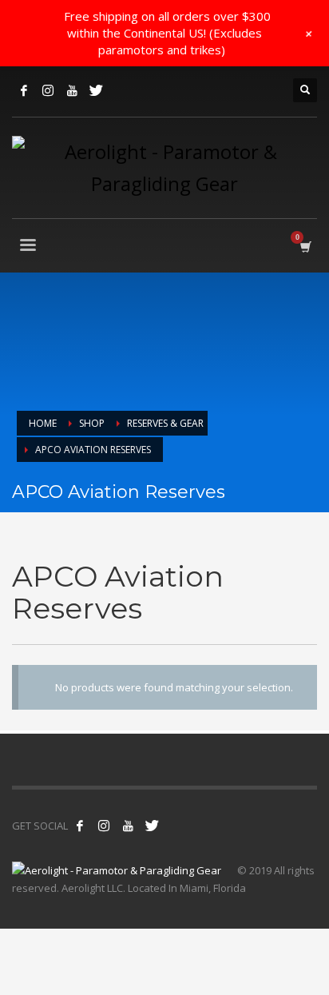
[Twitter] (96, 90)
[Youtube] (72, 90)
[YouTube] (128, 826)
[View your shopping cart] (304, 246)
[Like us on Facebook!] (80, 826)
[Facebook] (24, 90)
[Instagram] (48, 90)
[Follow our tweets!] (104, 826)
